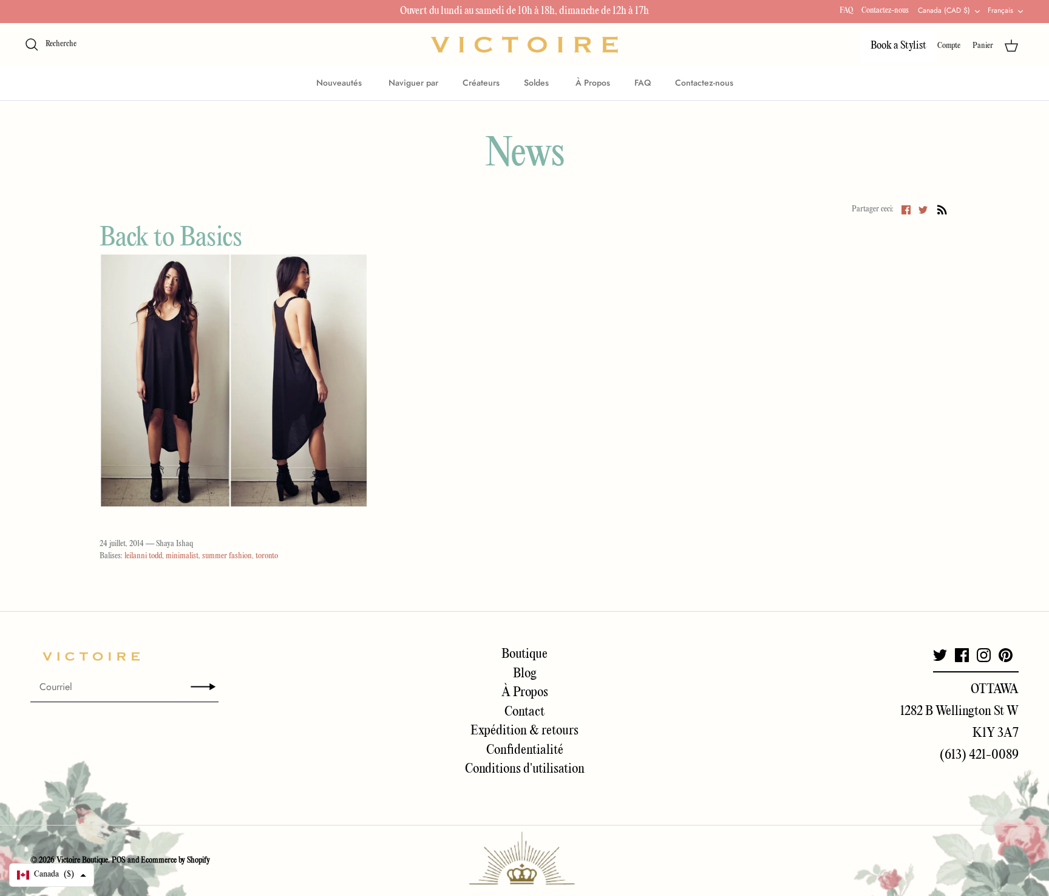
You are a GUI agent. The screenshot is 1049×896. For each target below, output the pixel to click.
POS (119, 860)
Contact (524, 712)
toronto (267, 556)
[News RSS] (942, 209)
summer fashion (227, 556)
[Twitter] (940, 655)
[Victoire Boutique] (524, 44)
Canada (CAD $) (944, 10)
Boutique (524, 654)
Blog (525, 673)
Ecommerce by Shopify (175, 860)
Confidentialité (524, 750)
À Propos (592, 83)
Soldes (537, 83)
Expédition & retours (524, 730)
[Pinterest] (1006, 655)
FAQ (846, 10)
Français (1000, 10)
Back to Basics (171, 238)
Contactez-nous (885, 10)
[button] (51, 875)
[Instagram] (984, 655)
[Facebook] (962, 655)
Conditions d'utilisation (525, 769)
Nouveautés (340, 83)
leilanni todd (143, 556)
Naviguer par (413, 83)
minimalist (182, 556)
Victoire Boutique (82, 860)
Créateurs (481, 83)
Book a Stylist (898, 46)
